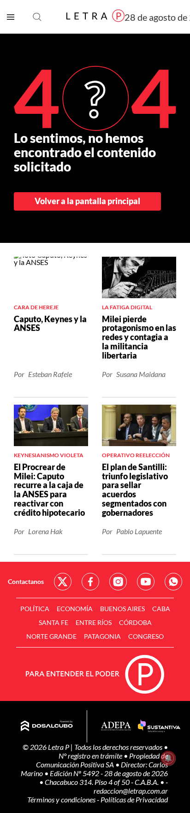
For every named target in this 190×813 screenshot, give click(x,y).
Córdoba (135, 622)
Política (34, 609)
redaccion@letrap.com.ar (131, 790)
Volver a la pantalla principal (87, 201)
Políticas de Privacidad (134, 799)
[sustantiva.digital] (159, 726)
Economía (75, 609)
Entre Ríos (94, 622)
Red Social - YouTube (145, 581)
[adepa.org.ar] (116, 726)
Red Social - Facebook (90, 581)
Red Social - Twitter (62, 581)
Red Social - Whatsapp (173, 581)
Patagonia (102, 636)
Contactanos (26, 581)
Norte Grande (51, 636)
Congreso (146, 636)
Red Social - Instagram (118, 581)
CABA (161, 609)
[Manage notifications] (168, 758)
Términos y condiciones (62, 799)
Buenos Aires (122, 609)
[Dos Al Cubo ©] (47, 726)
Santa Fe (53, 622)
